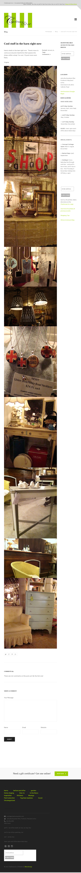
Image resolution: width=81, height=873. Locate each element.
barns (6, 790)
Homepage (48, 31)
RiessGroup (28, 866)
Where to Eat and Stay (67, 220)
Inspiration (8, 795)
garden (33, 790)
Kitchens (20, 795)
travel (40, 798)
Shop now (60, 773)
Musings (31, 795)
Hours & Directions (71, 4)
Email (24, 727)
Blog (56, 31)
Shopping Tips (65, 215)
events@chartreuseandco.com (15, 816)
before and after (19, 790)
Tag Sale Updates (26, 798)
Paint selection (9, 798)
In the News (34, 793)
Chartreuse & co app (67, 204)
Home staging (9, 793)
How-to (21, 793)
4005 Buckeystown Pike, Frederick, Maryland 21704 (21, 818)
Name (6, 727)
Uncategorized (9, 800)
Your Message (8, 697)
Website (43, 727)
